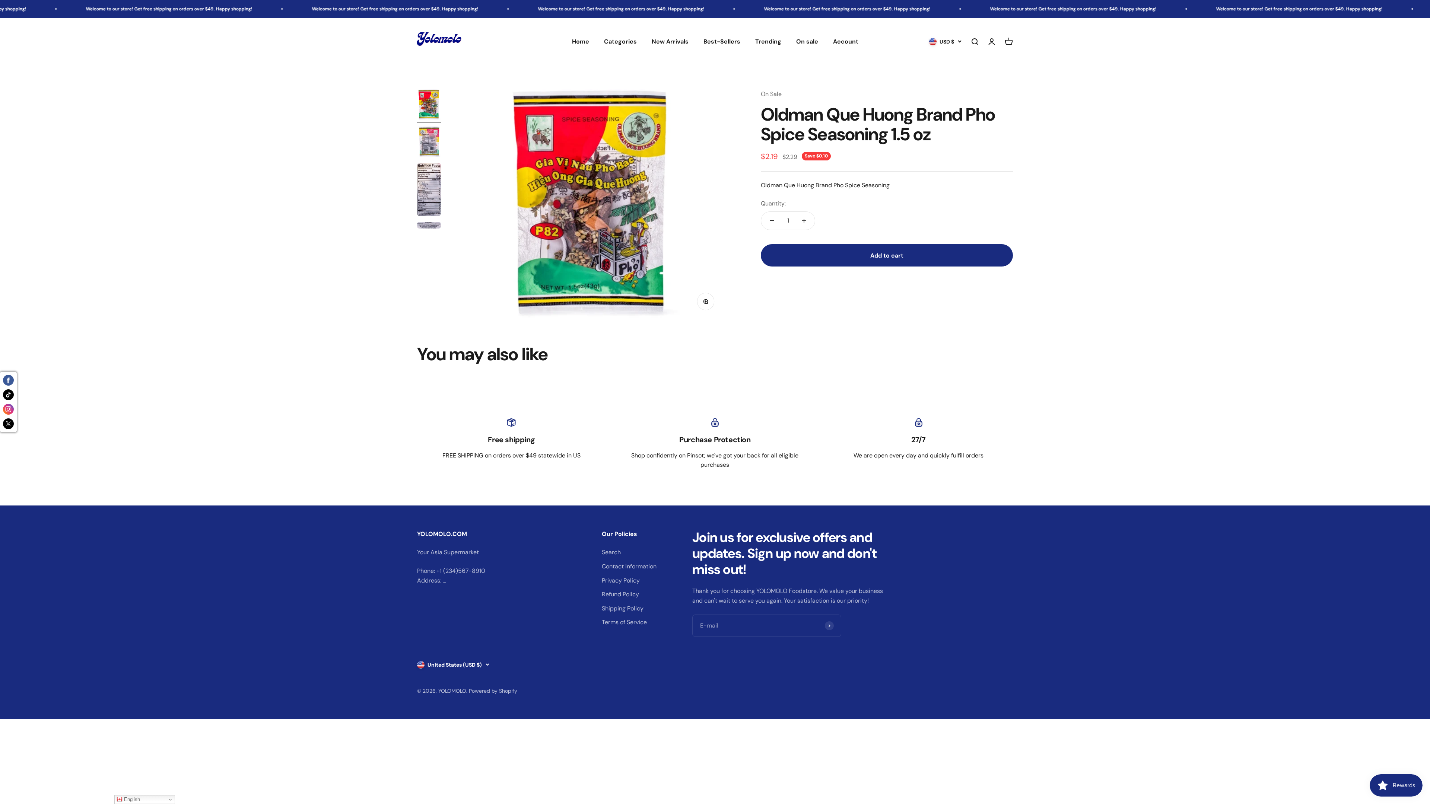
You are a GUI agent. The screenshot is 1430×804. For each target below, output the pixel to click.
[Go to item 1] (429, 105)
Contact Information (629, 566)
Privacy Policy (621, 580)
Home (580, 42)
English (131, 799)
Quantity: (773, 203)
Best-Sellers (721, 42)
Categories (620, 42)
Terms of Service (624, 622)
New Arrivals (670, 42)
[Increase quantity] (804, 221)
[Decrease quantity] (772, 221)
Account (845, 42)
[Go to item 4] (429, 226)
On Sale (771, 94)
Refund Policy (620, 594)
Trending (768, 42)
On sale (807, 42)
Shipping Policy (623, 608)
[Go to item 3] (429, 190)
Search (611, 552)
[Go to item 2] (429, 142)
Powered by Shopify (493, 690)
